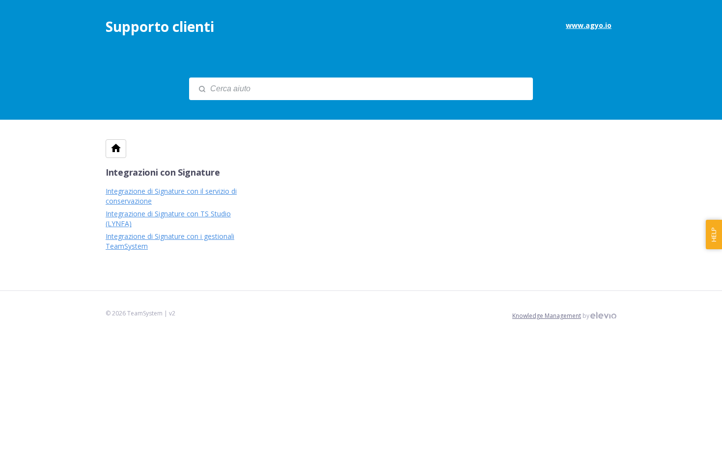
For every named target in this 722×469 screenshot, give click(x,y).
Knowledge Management (546, 316)
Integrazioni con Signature (163, 172)
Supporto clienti (160, 26)
